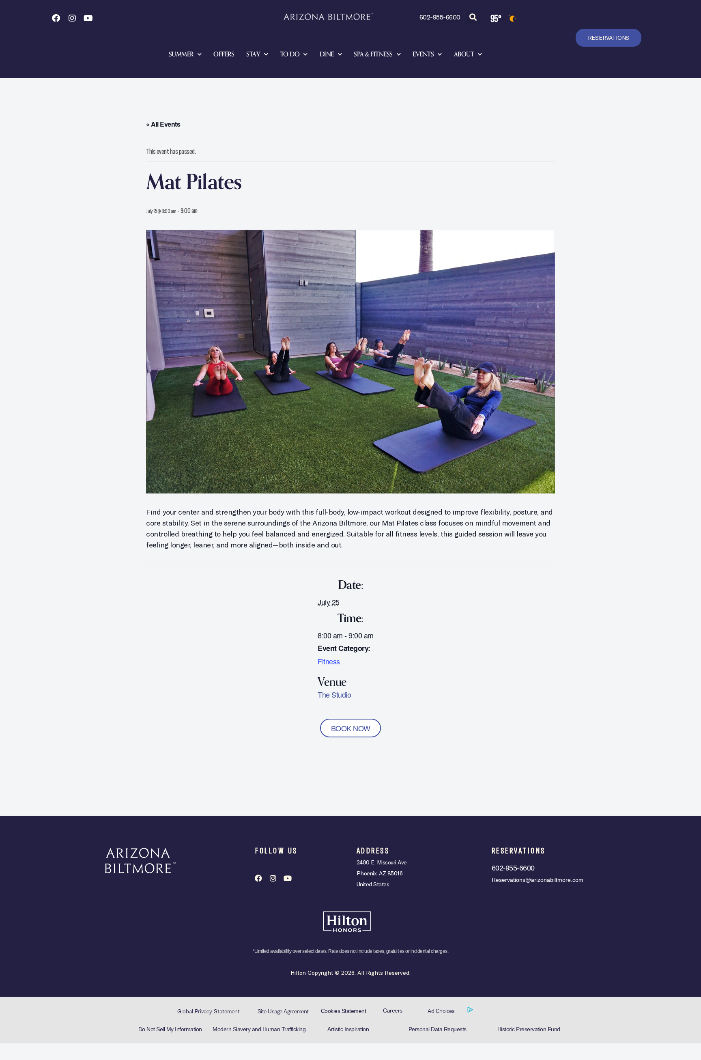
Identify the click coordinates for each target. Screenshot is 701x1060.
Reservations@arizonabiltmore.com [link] (537, 880)
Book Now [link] (350, 728)
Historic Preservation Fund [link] (528, 1029)
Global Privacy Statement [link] (208, 1011)
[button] (473, 17)
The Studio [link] (334, 694)
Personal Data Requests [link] (438, 1029)
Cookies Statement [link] (343, 1011)
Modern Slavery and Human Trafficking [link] (259, 1029)
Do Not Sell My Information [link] (170, 1029)
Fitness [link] (329, 661)
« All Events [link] (163, 124)
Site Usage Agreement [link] (283, 1011)
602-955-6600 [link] (439, 17)
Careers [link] (392, 1010)
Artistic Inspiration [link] (348, 1029)
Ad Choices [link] (442, 1011)
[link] (55, 18)
